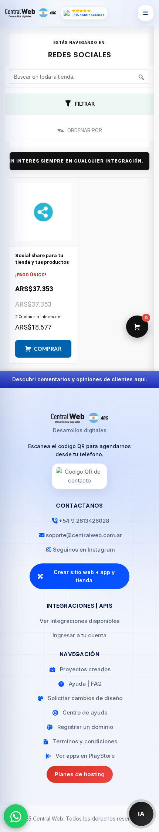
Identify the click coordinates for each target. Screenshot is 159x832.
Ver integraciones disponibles (79, 620)
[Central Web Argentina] (30, 13)
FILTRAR (85, 103)
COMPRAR (48, 348)
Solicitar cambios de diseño (85, 698)
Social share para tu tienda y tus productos (42, 259)
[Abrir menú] (146, 13)
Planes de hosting (80, 774)
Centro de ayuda (85, 712)
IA (141, 814)
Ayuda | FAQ (85, 683)
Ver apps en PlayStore (85, 755)
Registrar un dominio (85, 726)
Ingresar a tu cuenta (79, 635)
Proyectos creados (85, 669)
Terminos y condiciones (85, 741)
